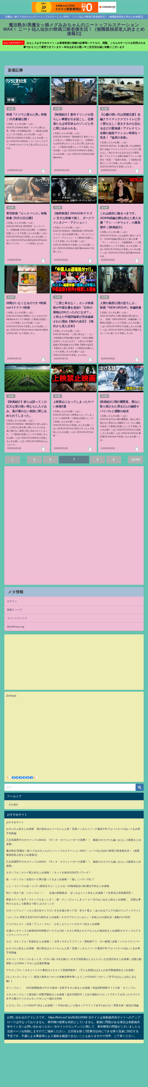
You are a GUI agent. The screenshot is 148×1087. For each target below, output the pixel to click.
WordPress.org (15, 626)
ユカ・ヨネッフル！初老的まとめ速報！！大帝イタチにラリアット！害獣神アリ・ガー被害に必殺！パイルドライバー (73, 941)
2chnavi (11, 695)
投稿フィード (14, 609)
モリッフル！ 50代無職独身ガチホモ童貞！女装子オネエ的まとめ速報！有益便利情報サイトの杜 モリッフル (70, 987)
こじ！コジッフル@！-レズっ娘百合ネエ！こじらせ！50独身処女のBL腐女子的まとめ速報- (58, 886)
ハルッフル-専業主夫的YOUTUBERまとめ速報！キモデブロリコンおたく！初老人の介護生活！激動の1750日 (68, 917)
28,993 (135, 459)
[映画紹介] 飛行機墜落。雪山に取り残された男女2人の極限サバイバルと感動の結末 (120, 406)
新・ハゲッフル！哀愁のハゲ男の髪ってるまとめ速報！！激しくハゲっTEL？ (50, 879)
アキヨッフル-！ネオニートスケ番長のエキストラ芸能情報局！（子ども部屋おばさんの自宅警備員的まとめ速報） (71, 970)
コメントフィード (17, 618)
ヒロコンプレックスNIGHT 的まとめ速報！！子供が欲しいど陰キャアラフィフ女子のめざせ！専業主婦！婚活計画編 (72, 1005)
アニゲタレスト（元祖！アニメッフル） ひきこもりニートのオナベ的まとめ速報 (53, 924)
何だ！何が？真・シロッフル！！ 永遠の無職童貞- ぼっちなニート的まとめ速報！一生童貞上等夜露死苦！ (69, 893)
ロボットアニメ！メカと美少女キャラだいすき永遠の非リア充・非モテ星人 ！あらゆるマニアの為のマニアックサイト (73, 910)
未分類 (11, 109)
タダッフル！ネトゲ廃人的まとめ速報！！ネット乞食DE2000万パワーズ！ (48, 872)
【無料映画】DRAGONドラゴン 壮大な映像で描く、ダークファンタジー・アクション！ (73, 218)
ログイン (12, 601)
